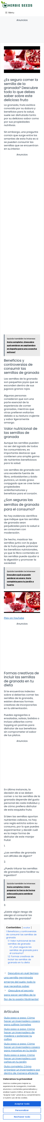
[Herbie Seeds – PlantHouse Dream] (16, 4)
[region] (22, 1098)
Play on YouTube (14, 618)
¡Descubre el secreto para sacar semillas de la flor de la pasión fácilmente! (21, 995)
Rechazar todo (22, 1116)
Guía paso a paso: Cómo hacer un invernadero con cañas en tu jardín (20, 1058)
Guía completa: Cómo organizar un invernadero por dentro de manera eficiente (22, 1070)
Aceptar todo (22, 1103)
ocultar (26, 927)
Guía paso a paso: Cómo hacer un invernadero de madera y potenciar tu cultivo (19, 1034)
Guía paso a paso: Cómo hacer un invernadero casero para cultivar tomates (22, 1021)
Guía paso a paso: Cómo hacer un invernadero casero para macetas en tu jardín (22, 1047)
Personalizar (22, 1110)
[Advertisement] (22, 31)
